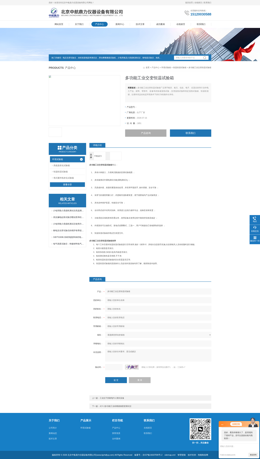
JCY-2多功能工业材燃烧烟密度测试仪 (115, 406)
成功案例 (160, 24)
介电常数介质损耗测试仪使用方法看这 (68, 224)
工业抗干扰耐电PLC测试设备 (112, 398)
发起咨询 (253, 455)
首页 (148, 67)
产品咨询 (146, 133)
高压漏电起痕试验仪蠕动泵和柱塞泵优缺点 (68, 217)
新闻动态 (53, 433)
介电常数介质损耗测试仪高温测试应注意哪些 (68, 210)
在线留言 (198, 2)
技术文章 (140, 24)
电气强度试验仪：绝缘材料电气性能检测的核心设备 (68, 244)
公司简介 (53, 428)
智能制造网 (203, 455)
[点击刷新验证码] (132, 367)
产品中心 (99, 24)
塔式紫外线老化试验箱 (63, 178)
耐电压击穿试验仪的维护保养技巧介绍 (68, 230)
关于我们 (79, 24)
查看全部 (67, 184)
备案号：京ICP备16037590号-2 (148, 455)
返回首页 (189, 2)
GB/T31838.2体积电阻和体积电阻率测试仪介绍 (68, 237)
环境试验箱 (166, 67)
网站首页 (59, 24)
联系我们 (207, 2)
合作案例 (116, 438)
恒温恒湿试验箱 (179, 67)
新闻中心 (120, 24)
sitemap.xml (170, 455)
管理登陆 (182, 455)
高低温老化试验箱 (61, 165)
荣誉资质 (116, 433)
